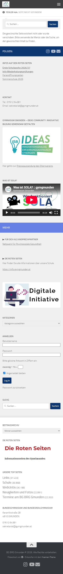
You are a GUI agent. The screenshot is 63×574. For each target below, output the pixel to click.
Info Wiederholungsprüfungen (18, 71)
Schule (7, 482)
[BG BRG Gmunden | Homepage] (7, 4)
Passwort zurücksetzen (14, 387)
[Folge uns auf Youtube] (53, 51)
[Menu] (59, 4)
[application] (31, 200)
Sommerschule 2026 (13, 79)
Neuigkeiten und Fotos (18, 492)
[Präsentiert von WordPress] (22, 557)
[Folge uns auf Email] (58, 51)
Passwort (7, 351)
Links (6, 478)
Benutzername (10, 341)
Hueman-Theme (48, 557)
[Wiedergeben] (7, 212)
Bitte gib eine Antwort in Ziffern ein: (20, 360)
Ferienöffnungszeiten (13, 75)
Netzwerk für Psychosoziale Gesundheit (22, 244)
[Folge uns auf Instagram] (48, 51)
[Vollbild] (56, 212)
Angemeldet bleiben (16, 373)
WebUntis (9, 487)
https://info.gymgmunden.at (16, 269)
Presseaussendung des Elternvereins (35, 166)
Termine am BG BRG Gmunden (23, 497)
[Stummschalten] (50, 212)
